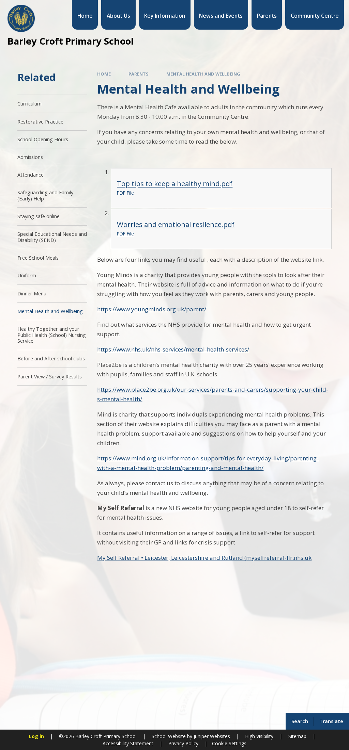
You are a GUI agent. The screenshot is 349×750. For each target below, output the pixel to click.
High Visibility (259, 736)
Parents (138, 74)
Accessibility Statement (128, 743)
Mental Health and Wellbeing (203, 74)
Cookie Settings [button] (229, 743)
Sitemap (297, 736)
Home (104, 74)
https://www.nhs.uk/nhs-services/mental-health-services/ (173, 349)
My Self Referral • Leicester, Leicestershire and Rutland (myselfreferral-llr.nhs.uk (204, 557)
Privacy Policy (183, 743)
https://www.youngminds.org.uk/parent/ (151, 309)
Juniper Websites (211, 736)
